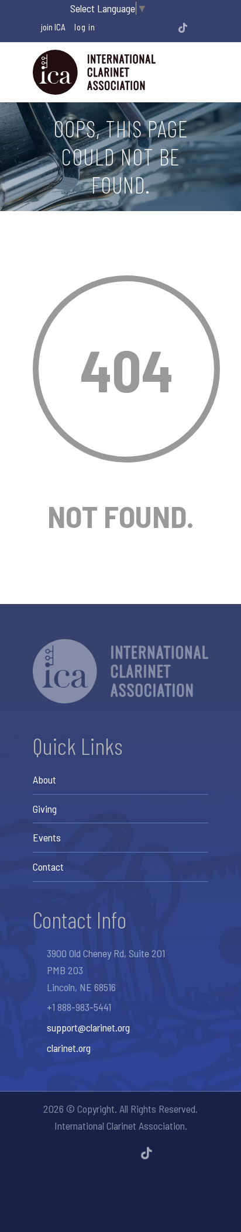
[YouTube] (166, 27)
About (44, 779)
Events (47, 837)
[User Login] (198, 27)
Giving (45, 808)
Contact (48, 866)
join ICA (53, 27)
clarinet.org (69, 1047)
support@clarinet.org (88, 1027)
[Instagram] (151, 27)
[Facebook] (135, 27)
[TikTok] (182, 27)
